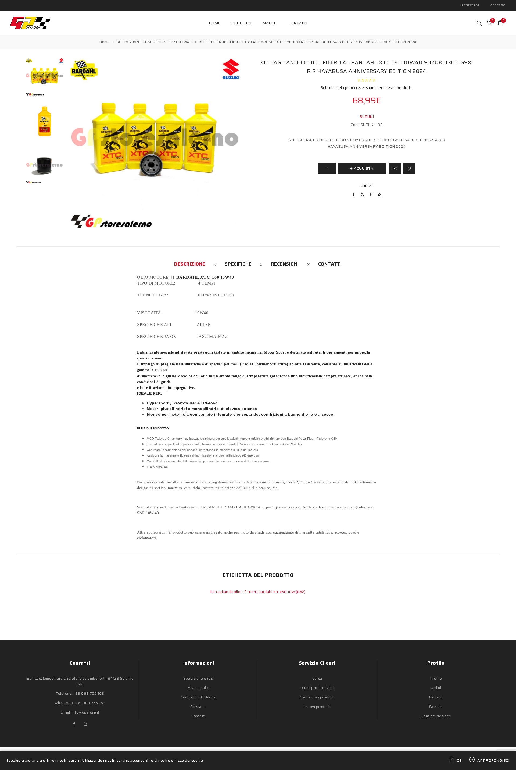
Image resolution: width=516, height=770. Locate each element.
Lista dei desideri (436, 716)
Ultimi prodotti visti (317, 688)
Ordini (436, 688)
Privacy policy (199, 688)
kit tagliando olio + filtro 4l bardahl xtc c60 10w (253, 592)
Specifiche (238, 264)
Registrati (471, 5)
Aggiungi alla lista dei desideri (409, 168)
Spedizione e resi (198, 678)
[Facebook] (74, 724)
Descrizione (189, 264)
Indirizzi (436, 697)
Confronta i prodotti (317, 697)
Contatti (330, 264)
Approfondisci (493, 760)
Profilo (436, 678)
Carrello (436, 706)
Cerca (317, 678)
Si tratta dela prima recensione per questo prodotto (367, 87)
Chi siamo (198, 706)
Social (367, 186)
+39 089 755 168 (88, 693)
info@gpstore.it (85, 712)
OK (460, 760)
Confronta (395, 168)
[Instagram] (85, 724)
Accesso (498, 5)
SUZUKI (367, 116)
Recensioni (285, 264)
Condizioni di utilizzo (198, 697)
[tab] (189, 264)
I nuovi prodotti (317, 706)
